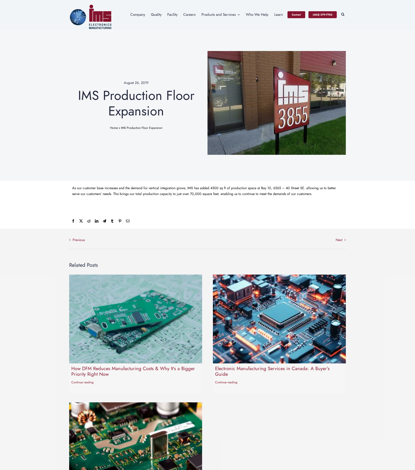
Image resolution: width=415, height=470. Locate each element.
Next (339, 239)
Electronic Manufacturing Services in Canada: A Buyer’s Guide (272, 371)
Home (114, 128)
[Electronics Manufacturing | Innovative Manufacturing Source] (90, 5)
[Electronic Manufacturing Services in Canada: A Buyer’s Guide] (279, 277)
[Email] (128, 221)
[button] (343, 15)
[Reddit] (89, 221)
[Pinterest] (120, 221)
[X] (81, 221)
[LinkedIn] (97, 221)
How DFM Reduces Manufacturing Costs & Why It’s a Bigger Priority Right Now (133, 371)
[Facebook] (73, 221)
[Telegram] (104, 221)
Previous (79, 239)
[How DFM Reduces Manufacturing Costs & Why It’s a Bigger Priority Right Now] (135, 277)
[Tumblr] (112, 221)
